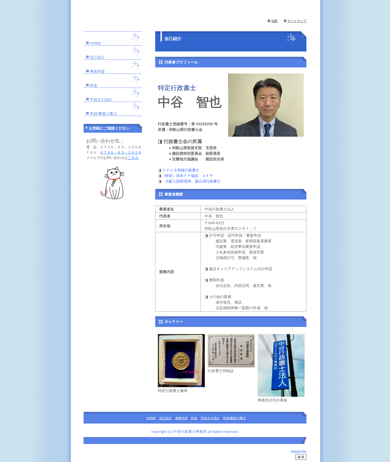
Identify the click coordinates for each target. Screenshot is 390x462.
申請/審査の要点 (103, 113)
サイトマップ (296, 21)
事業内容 (97, 71)
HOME (95, 43)
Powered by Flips (298, 451)
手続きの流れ (101, 99)
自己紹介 (97, 57)
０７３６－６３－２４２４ (120, 152)
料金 (93, 85)
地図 (274, 21)
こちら (133, 158)
